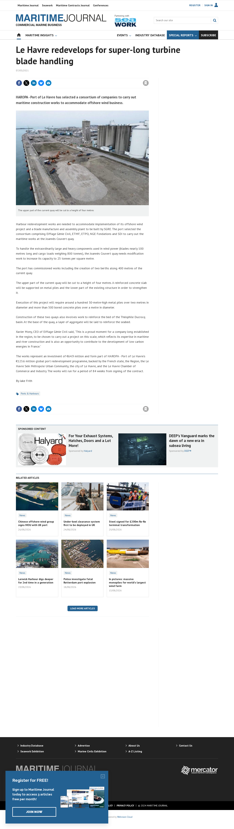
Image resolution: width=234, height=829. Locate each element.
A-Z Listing (135, 751)
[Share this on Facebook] (19, 83)
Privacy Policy (125, 805)
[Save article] (146, 83)
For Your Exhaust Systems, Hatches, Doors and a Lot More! (91, 440)
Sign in (105, 76)
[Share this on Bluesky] (41, 83)
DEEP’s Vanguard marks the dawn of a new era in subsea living (191, 440)
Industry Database (31, 745)
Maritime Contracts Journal (73, 5)
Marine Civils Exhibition (92, 751)
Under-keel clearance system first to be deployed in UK (82, 523)
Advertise (84, 745)
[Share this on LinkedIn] (34, 83)
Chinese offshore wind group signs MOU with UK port (36, 523)
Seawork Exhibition (32, 751)
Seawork (47, 5)
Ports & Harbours (30, 393)
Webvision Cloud (124, 816)
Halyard (88, 450)
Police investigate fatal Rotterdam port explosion (80, 580)
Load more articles (82, 608)
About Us (134, 745)
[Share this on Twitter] (26, 83)
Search (214, 20)
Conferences (100, 5)
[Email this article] (48, 83)
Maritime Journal (28, 5)
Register (194, 5)
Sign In (208, 5)
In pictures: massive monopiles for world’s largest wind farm (127, 582)
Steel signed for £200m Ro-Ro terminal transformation (127, 523)
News (22, 515)
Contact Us (185, 745)
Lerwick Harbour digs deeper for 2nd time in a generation (35, 580)
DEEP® (187, 450)
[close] (149, 76)
